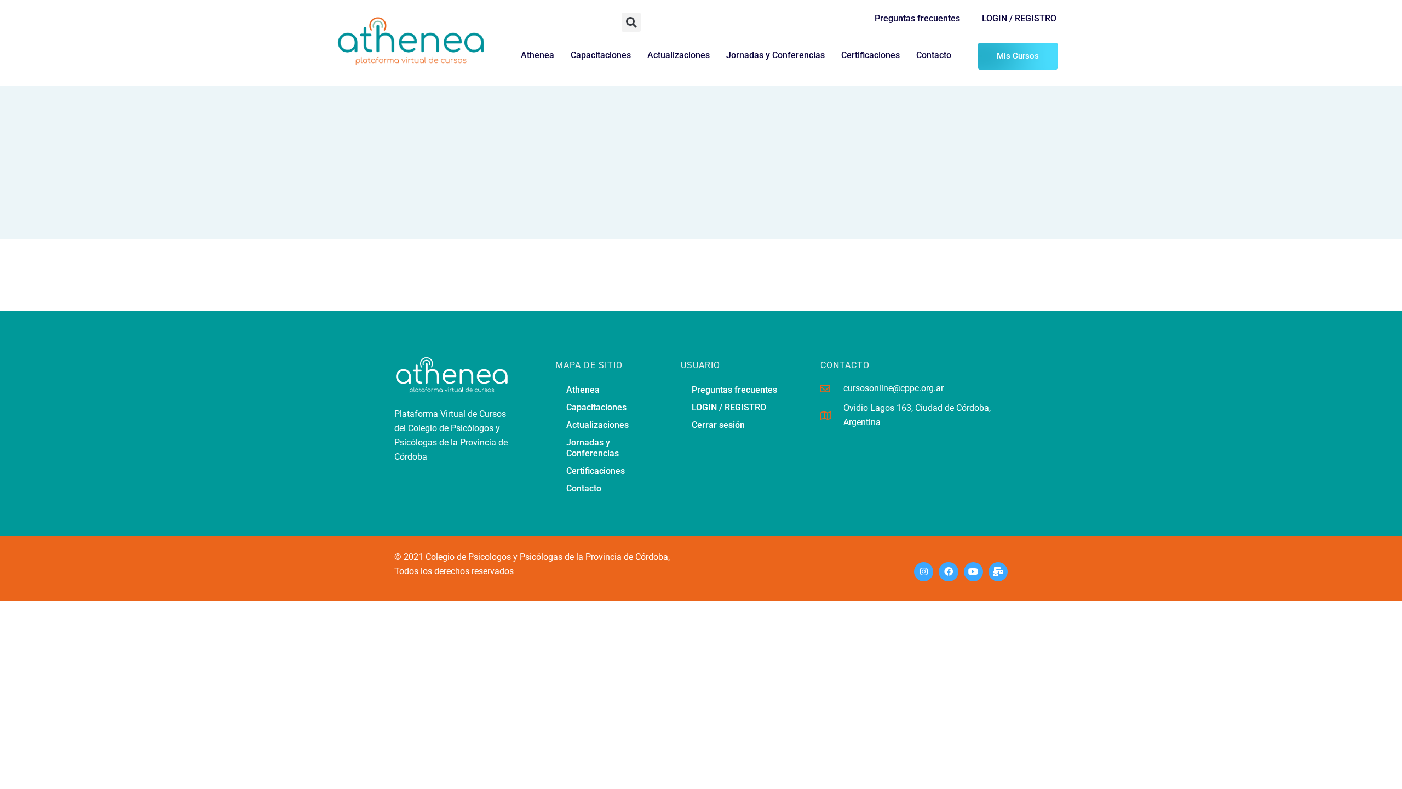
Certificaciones (870, 55)
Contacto (933, 55)
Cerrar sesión (718, 425)
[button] (631, 22)
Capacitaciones (601, 55)
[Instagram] (923, 571)
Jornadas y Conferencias (775, 55)
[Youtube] (973, 571)
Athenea (537, 55)
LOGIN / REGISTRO (1019, 18)
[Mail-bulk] (998, 571)
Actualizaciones (678, 55)
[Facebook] (948, 571)
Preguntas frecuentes (917, 18)
